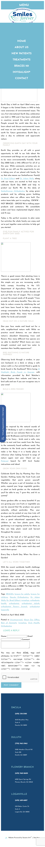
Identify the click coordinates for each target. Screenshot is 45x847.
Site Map (37, 837)
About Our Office (31, 620)
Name (3, 636)
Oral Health (33, 623)
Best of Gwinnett (8, 623)
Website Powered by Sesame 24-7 (20, 837)
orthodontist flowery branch (14, 607)
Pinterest (4, 461)
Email (30, 636)
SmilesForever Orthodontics (13, 191)
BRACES (9, 594)
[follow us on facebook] (17, 822)
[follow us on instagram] (28, 822)
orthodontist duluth (30, 604)
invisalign (25, 600)
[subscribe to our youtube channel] (22, 822)
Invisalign (22, 623)
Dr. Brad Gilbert (8, 179)
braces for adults (22, 594)
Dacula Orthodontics (19, 597)
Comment (26, 639)
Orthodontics (6, 626)
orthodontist (14, 604)
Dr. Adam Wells (27, 179)
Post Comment (11, 685)
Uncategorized (16, 620)
